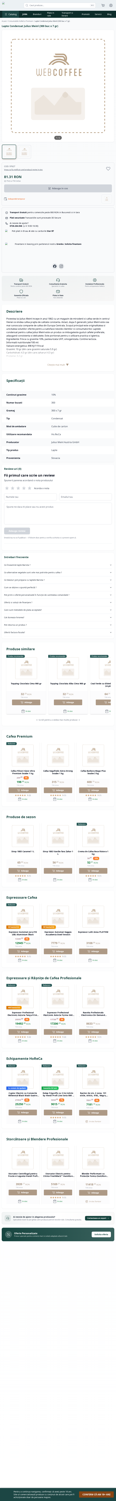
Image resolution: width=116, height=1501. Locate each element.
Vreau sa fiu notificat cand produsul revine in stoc (23, 170)
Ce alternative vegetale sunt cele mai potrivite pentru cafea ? (33, 572)
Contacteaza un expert (96, 1218)
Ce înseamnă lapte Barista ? (17, 565)
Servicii (98, 14)
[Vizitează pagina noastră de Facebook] (54, 266)
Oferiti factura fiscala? (14, 632)
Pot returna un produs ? (15, 625)
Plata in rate (50, 14)
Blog (109, 14)
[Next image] (110, 86)
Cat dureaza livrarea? (14, 617)
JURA (24, 14)
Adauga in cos (60, 188)
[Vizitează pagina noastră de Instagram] (61, 266)
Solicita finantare (73, 244)
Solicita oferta (101, 1234)
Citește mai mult (58, 365)
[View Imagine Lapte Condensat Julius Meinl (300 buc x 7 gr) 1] (9, 152)
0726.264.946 (24, 226)
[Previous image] (6, 86)
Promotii (86, 14)
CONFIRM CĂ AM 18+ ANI (96, 1494)
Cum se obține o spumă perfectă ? (20, 587)
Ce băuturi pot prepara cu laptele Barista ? (24, 580)
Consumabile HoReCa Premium (20, 21)
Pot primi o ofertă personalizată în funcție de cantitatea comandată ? (36, 595)
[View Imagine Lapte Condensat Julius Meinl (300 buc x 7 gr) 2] (24, 152)
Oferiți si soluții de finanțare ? (18, 602)
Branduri (37, 14)
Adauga (28, 702)
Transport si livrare (67, 14)
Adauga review (17, 531)
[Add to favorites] (108, 168)
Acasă (4, 21)
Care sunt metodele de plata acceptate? (23, 610)
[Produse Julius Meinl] (106, 199)
